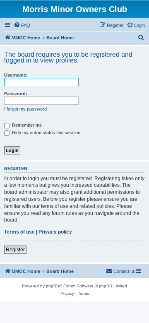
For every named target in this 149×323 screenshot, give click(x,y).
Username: (16, 74)
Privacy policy (55, 232)
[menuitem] (22, 25)
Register (15, 250)
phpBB (52, 286)
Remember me (26, 125)
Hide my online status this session (45, 132)
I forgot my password (25, 108)
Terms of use (19, 232)
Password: (15, 93)
